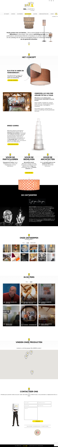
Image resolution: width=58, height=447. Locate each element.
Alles (28, 242)
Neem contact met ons (13, 144)
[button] (27, 353)
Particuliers (33, 242)
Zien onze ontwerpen (12, 80)
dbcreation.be (40, 445)
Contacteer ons (29, 172)
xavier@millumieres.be (36, 426)
